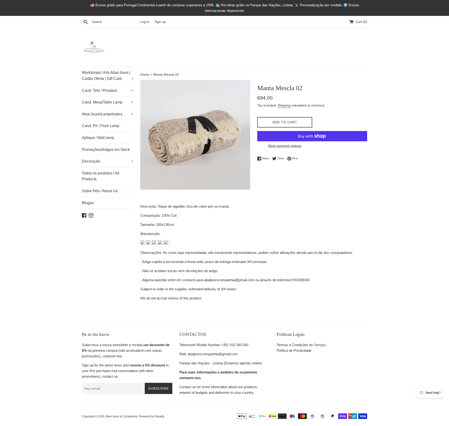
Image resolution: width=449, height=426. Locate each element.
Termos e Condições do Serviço (301, 345)
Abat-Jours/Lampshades (107, 114)
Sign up (160, 22)
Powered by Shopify (151, 416)
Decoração (107, 161)
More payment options (284, 146)
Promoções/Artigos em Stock (106, 150)
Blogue (88, 203)
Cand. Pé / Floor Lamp (100, 126)
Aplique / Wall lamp (98, 138)
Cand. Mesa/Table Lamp (107, 102)
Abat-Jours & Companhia (121, 416)
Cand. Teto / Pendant (107, 90)
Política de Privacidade (294, 350)
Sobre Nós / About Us (100, 191)
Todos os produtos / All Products (100, 176)
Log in (144, 22)
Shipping (284, 105)
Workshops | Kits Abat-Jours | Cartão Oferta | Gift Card (107, 76)
